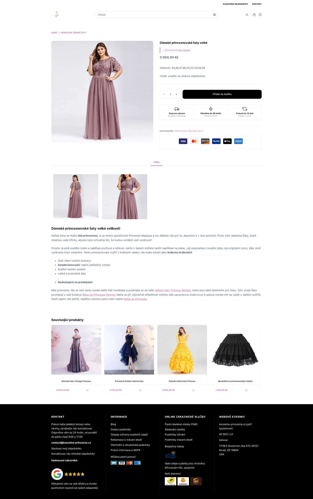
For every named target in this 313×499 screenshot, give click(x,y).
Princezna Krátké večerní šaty (129, 381)
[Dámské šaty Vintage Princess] (76, 350)
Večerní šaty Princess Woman (173, 290)
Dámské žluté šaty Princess (182, 381)
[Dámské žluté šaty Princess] (182, 350)
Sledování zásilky (175, 429)
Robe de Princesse (135, 299)
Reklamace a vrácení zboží (126, 439)
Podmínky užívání (175, 434)
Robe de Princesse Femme (98, 294)
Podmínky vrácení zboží (178, 439)
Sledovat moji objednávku (66, 448)
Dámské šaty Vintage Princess (76, 381)
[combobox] (154, 14)
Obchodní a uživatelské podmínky (130, 444)
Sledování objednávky (235, 4)
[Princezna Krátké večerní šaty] (129, 350)
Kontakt (257, 4)
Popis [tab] (156, 162)
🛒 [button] (87, 390)
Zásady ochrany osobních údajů (129, 434)
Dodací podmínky (121, 429)
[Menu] (260, 14)
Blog (113, 424)
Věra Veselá (184, 50)
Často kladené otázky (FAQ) (181, 424)
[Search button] (214, 15)
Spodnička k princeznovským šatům (235, 381)
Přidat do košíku (222, 94)
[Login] (247, 15)
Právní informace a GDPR (125, 450)
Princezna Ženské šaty (189, 131)
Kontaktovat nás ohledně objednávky (73, 453)
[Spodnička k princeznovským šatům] (235, 350)
